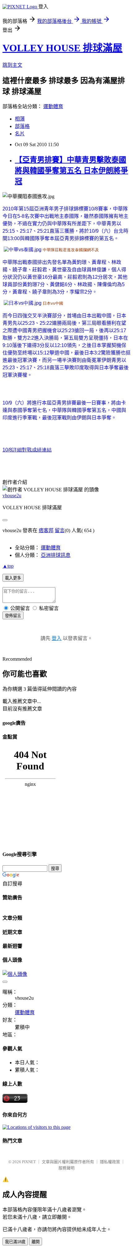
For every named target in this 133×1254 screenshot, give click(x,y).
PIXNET (29, 1161)
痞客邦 (46, 530)
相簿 (20, 118)
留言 (60, 530)
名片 (20, 133)
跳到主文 (12, 65)
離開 (36, 1241)
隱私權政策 (110, 1161)
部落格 (22, 126)
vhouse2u (11, 495)
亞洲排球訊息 (56, 555)
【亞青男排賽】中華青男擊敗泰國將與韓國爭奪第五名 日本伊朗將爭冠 (71, 170)
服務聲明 (66, 1168)
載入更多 (13, 578)
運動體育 (53, 106)
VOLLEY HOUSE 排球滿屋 (62, 47)
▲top (8, 566)
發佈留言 (13, 615)
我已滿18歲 (15, 1241)
